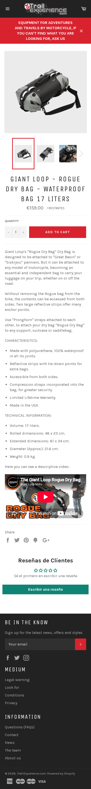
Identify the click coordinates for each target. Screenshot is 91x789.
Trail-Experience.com (31, 773)
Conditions (14, 695)
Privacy (11, 703)
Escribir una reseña (45, 589)
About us (13, 758)
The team (13, 750)
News (10, 742)
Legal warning (17, 679)
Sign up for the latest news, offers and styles (44, 632)
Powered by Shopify (61, 773)
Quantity (12, 221)
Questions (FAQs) (19, 727)
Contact (11, 734)
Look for (12, 687)
